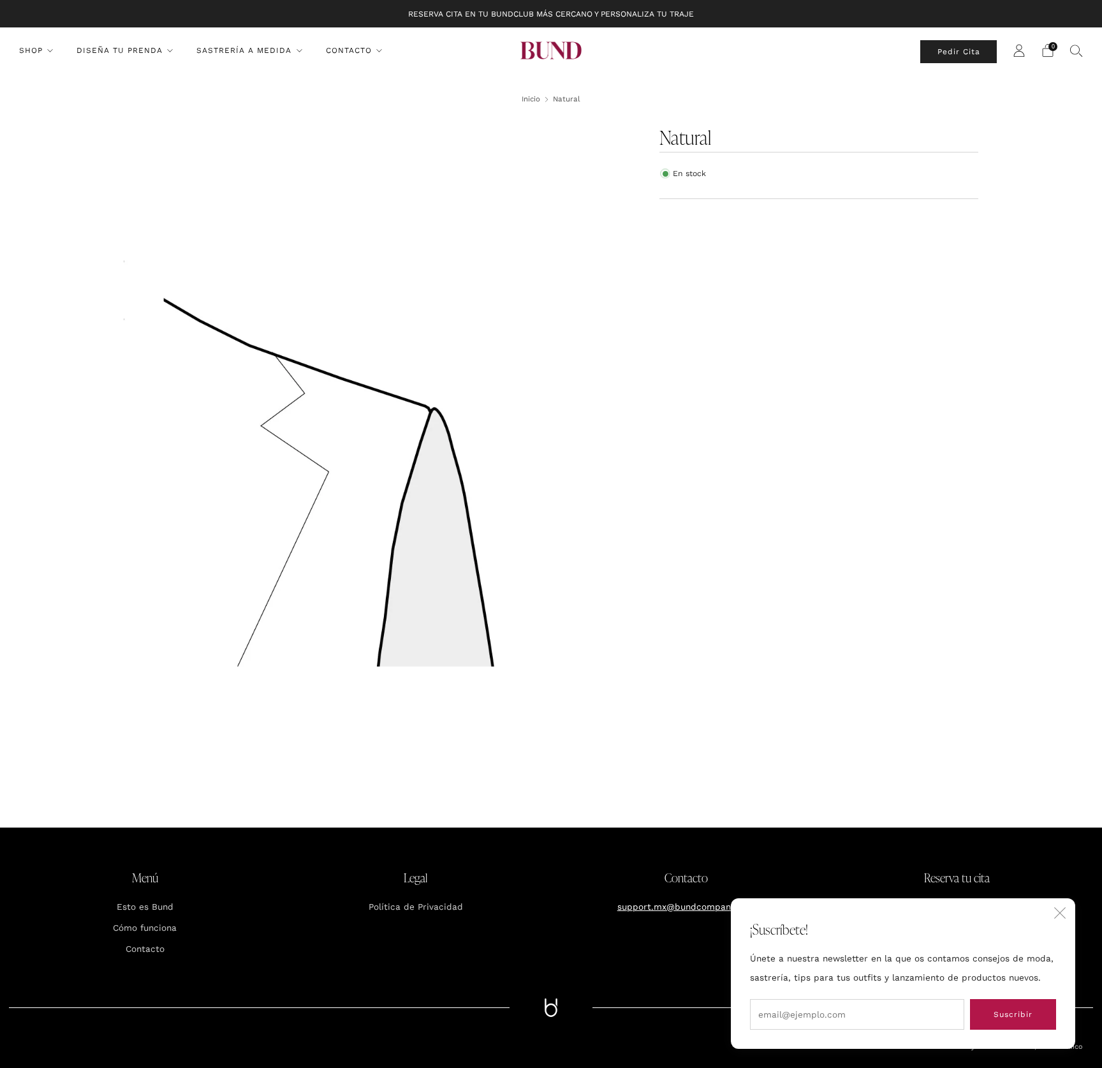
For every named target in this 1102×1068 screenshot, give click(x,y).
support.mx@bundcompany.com (686, 906)
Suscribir (1013, 1014)
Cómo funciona (145, 928)
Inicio (531, 98)
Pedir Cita (958, 51)
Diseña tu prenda (120, 50)
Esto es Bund (145, 906)
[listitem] (551, 13)
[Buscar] (1076, 50)
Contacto (349, 50)
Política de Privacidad (416, 906)
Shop (31, 50)
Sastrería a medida (243, 50)
